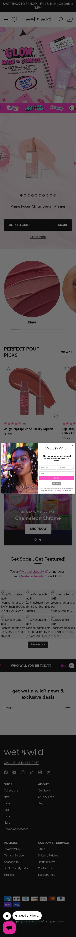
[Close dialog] (72, 445)
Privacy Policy (61, 490)
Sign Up (56, 478)
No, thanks (56, 483)
